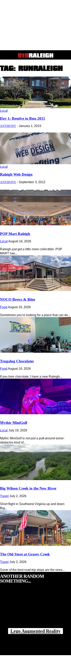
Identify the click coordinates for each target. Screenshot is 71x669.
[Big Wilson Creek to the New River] (35, 462)
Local (4, 110)
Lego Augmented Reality (35, 631)
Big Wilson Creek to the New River (28, 488)
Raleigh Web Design (16, 174)
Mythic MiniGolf (13, 423)
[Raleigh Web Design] (35, 163)
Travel (4, 496)
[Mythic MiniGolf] (35, 396)
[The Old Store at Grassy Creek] (35, 528)
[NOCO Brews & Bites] (35, 273)
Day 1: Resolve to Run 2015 (22, 118)
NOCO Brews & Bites (17, 299)
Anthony (8, 126)
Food (3, 307)
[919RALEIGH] (35, 55)
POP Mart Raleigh (15, 234)
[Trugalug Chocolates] (35, 335)
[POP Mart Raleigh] (35, 207)
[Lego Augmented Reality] (35, 609)
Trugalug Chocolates (17, 361)
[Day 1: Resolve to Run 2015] (35, 107)
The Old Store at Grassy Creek (25, 554)
